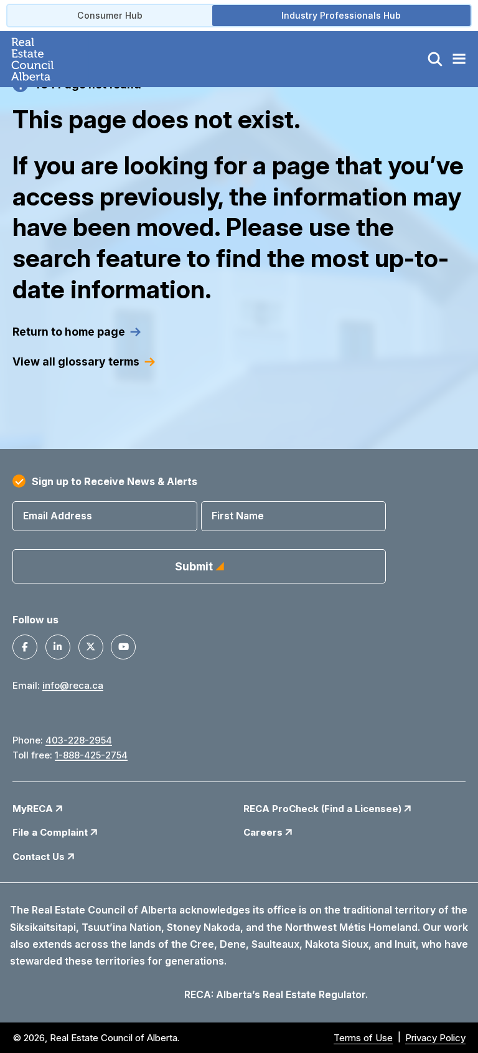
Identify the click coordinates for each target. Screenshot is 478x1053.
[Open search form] (435, 59)
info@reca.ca (72, 685)
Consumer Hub (110, 15)
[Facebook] (24, 647)
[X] (90, 647)
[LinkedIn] (57, 647)
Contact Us (39, 856)
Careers (264, 832)
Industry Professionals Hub (341, 15)
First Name (238, 515)
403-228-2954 (78, 740)
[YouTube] (123, 647)
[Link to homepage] (47, 59)
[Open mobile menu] (459, 59)
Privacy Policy (435, 1038)
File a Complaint (51, 832)
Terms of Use (363, 1038)
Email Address (57, 515)
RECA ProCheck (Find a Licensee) (323, 809)
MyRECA (33, 809)
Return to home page (68, 331)
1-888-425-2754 (91, 755)
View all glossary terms (75, 361)
